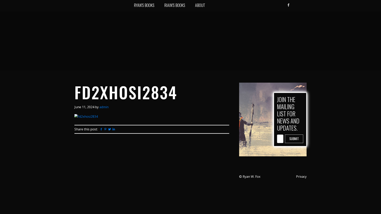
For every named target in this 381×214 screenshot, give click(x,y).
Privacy (301, 176)
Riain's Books (174, 5)
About (200, 5)
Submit (294, 138)
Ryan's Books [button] (144, 5)
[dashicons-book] (305, 5)
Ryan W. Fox (85, 6)
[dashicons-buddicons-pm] (294, 5)
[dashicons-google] (299, 5)
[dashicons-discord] (282, 5)
